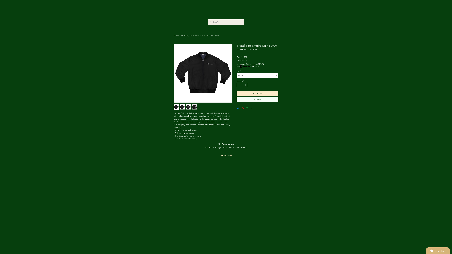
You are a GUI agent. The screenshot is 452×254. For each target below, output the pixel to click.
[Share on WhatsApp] (247, 108)
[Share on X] (251, 108)
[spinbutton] (242, 85)
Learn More (254, 66)
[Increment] (245, 85)
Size (239, 71)
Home (176, 35)
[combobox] (257, 75)
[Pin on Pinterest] (242, 108)
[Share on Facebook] (238, 108)
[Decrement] (238, 85)
